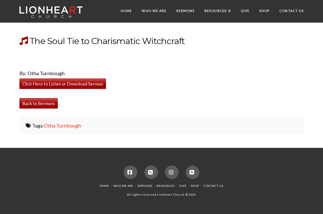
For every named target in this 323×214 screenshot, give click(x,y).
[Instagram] (172, 172)
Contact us (213, 185)
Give (182, 185)
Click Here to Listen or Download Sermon (62, 84)
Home (104, 185)
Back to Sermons (38, 103)
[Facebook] (130, 172)
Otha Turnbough (62, 125)
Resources (166, 185)
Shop (195, 185)
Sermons (145, 185)
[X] (151, 172)
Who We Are (123, 185)
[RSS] (192, 172)
